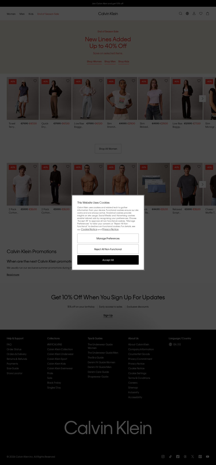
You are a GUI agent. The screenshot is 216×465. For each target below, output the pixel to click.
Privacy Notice (110, 229)
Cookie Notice (89, 229)
